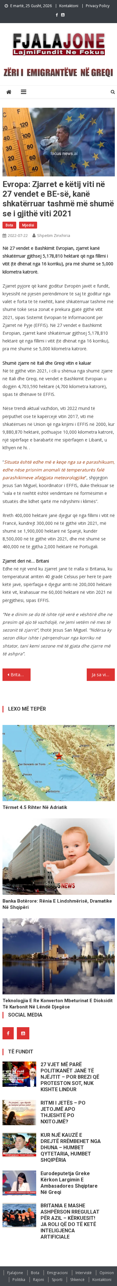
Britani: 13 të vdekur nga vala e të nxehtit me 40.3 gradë (21, 674)
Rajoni (38, 1279)
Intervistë (84, 1272)
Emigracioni (57, 1272)
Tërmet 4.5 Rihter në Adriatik (34, 807)
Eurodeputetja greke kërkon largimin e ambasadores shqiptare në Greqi (69, 1182)
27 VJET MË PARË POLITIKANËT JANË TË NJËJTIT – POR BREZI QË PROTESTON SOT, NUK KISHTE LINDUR (70, 1077)
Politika (18, 1279)
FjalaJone (15, 1272)
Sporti (57, 1279)
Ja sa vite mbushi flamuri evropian (103, 674)
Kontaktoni (68, 5)
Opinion (107, 1272)
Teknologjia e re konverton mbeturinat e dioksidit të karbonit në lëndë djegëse (57, 1004)
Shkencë (77, 1279)
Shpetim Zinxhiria (53, 235)
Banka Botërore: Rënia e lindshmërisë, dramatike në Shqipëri (57, 904)
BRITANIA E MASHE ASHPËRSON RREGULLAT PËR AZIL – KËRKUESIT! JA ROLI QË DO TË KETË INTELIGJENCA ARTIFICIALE (70, 1221)
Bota (9, 225)
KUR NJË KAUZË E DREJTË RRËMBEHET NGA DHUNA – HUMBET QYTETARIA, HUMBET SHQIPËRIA (71, 1147)
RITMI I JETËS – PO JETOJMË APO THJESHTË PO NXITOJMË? (63, 1112)
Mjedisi (28, 225)
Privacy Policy (98, 5)
